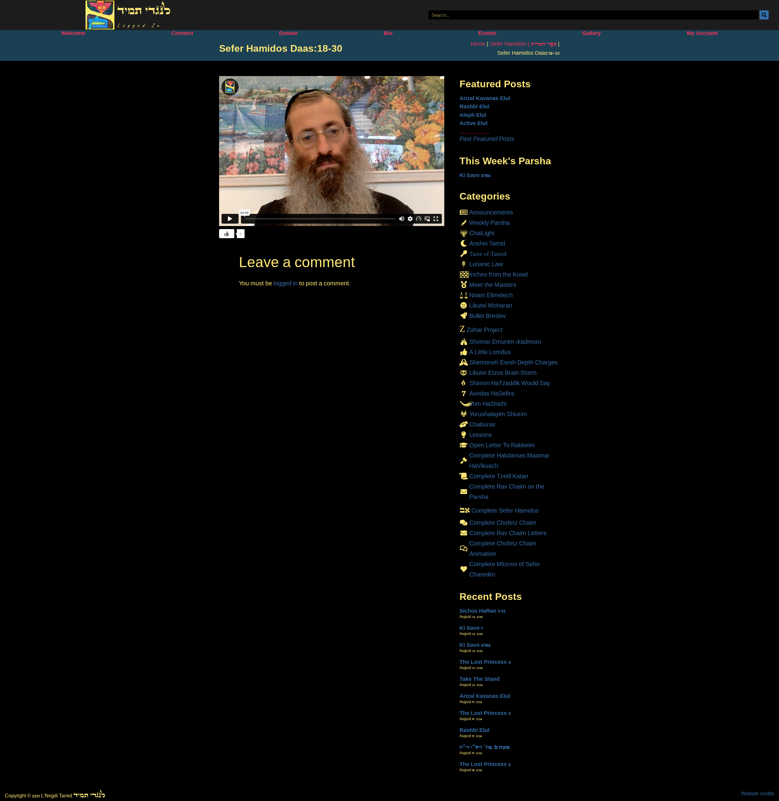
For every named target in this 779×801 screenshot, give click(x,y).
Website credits (757, 793)
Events (487, 33)
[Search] (764, 14)
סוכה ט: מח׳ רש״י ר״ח (484, 747)
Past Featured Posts (486, 138)
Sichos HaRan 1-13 (482, 611)
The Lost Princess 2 (485, 764)
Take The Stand (479, 679)
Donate (288, 33)
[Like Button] (226, 233)
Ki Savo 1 (471, 628)
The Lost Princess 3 (485, 713)
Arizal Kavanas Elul (484, 98)
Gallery (591, 33)
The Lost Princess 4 (485, 662)
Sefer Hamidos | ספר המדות (523, 44)
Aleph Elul (472, 115)
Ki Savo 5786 (475, 175)
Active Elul (473, 123)
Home (478, 44)
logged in (286, 283)
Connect (182, 33)
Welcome (73, 33)
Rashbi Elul (474, 106)
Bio (388, 33)
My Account (702, 33)
